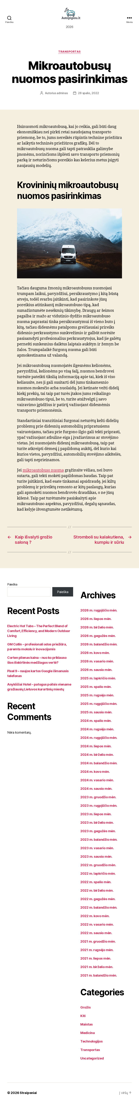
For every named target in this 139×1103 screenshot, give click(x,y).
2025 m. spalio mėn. (96, 687)
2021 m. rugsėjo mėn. (97, 950)
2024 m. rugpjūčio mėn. (98, 738)
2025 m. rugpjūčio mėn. (98, 704)
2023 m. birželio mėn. (97, 822)
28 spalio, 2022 (88, 93)
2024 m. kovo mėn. (95, 772)
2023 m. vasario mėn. (97, 848)
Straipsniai (28, 1093)
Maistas (86, 1024)
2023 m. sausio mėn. (96, 856)
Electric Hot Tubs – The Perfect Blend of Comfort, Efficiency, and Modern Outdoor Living (38, 631)
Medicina (87, 1033)
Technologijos (91, 1041)
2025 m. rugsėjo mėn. (97, 695)
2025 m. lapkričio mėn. (98, 678)
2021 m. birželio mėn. (96, 967)
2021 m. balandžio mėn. (98, 975)
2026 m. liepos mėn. (96, 619)
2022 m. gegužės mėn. (98, 899)
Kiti (83, 1016)
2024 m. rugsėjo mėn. (97, 729)
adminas (62, 93)
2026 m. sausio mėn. (96, 670)
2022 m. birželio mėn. (96, 890)
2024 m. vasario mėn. (97, 780)
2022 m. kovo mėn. (94, 916)
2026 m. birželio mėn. (97, 627)
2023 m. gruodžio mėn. (98, 797)
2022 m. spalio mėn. (95, 882)
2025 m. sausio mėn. (96, 712)
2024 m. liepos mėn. (96, 746)
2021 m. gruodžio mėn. (98, 941)
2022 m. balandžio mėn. (98, 907)
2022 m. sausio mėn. (96, 933)
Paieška (12, 584)
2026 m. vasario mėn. (97, 661)
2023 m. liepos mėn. (96, 814)
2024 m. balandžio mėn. (98, 763)
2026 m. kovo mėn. (95, 653)
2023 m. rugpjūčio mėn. (98, 805)
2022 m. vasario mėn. (97, 924)
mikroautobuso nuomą (43, 470)
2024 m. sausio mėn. (96, 788)
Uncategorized (92, 1058)
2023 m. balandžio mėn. (98, 839)
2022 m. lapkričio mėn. (98, 873)
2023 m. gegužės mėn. (98, 831)
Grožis (85, 1007)
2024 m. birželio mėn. (97, 755)
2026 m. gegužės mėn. (98, 636)
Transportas (69, 51)
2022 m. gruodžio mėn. (98, 865)
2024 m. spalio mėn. (96, 721)
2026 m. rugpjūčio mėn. (98, 610)
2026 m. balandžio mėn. (98, 644)
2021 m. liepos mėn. (95, 958)
